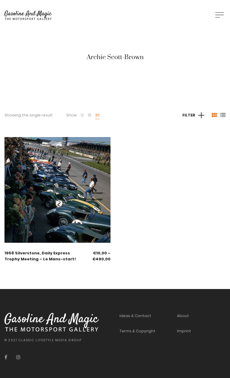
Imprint (184, 331)
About (183, 315)
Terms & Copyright (137, 331)
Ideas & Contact (135, 315)
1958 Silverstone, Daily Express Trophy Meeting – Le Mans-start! (40, 256)
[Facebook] (5, 357)
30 (97, 115)
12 (82, 115)
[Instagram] (18, 357)
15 (89, 115)
